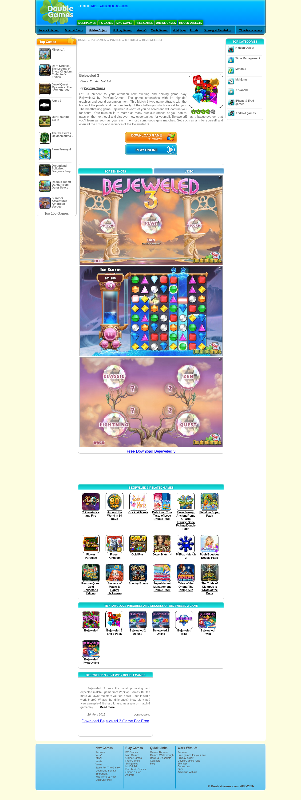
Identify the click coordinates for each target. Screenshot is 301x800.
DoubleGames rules (189, 760)
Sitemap (182, 763)
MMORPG (131, 766)
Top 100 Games (56, 213)
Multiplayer (87, 22)
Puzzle (194, 30)
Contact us (184, 766)
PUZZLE (115, 40)
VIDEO (189, 171)
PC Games (106, 22)
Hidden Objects (190, 22)
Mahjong (241, 79)
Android (129, 774)
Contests (155, 760)
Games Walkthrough (162, 755)
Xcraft (98, 755)
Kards (98, 761)
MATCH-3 (131, 40)
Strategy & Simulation (217, 30)
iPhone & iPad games (244, 102)
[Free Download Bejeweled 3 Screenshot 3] (151, 402)
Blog (152, 763)
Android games (245, 113)
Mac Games (124, 22)
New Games (104, 748)
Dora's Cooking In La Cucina (109, 6)
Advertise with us (187, 772)
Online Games (166, 22)
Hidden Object (98, 30)
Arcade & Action (48, 30)
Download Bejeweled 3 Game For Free (115, 721)
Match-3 (142, 30)
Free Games (144, 22)
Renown (100, 752)
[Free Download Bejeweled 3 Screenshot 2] (151, 311)
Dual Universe (103, 779)
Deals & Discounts (160, 757)
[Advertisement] (151, 57)
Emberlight (101, 773)
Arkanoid (241, 90)
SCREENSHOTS (115, 171)
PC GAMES (98, 40)
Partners (182, 752)
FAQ (180, 769)
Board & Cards (74, 30)
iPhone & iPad (133, 772)
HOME (82, 40)
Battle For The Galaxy (108, 767)
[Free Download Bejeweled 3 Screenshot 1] (151, 220)
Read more (107, 707)
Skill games (131, 763)
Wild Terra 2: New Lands (105, 778)
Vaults (98, 764)
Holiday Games (122, 30)
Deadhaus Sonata (105, 770)
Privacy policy (186, 757)
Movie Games (159, 30)
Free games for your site (192, 755)
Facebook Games (135, 769)
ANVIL (99, 758)
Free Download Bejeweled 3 (151, 451)
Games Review (159, 752)
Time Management (250, 30)
